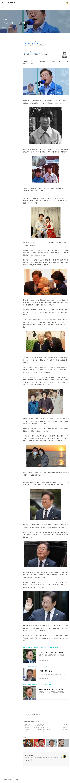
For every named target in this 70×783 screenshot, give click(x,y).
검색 (64, 3)
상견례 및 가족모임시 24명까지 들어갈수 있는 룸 (35, 45)
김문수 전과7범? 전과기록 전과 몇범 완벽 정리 (33, 726)
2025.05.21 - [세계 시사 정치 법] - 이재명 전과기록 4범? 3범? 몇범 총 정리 (39, 684)
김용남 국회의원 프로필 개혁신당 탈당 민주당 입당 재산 (35, 727)
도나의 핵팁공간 (8, 3)
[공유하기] (27, 715)
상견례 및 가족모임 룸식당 (31, 43)
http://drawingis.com (29, 51)
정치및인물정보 (27, 721)
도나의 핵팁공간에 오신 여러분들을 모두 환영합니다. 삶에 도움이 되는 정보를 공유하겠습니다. (43, 757)
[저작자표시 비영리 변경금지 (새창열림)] (38, 714)
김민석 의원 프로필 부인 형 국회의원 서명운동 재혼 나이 (35, 731)
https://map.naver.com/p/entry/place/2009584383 (36, 41)
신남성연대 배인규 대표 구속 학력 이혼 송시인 (33, 724)
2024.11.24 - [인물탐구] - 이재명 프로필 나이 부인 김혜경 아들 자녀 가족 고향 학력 (40, 647)
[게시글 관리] (28, 715)
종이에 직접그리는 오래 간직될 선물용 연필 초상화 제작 (36, 55)
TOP (67, 778)
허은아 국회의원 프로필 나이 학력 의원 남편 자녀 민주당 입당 (36, 729)
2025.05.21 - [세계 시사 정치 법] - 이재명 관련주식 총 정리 (35, 666)
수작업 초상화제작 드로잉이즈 (32, 53)
